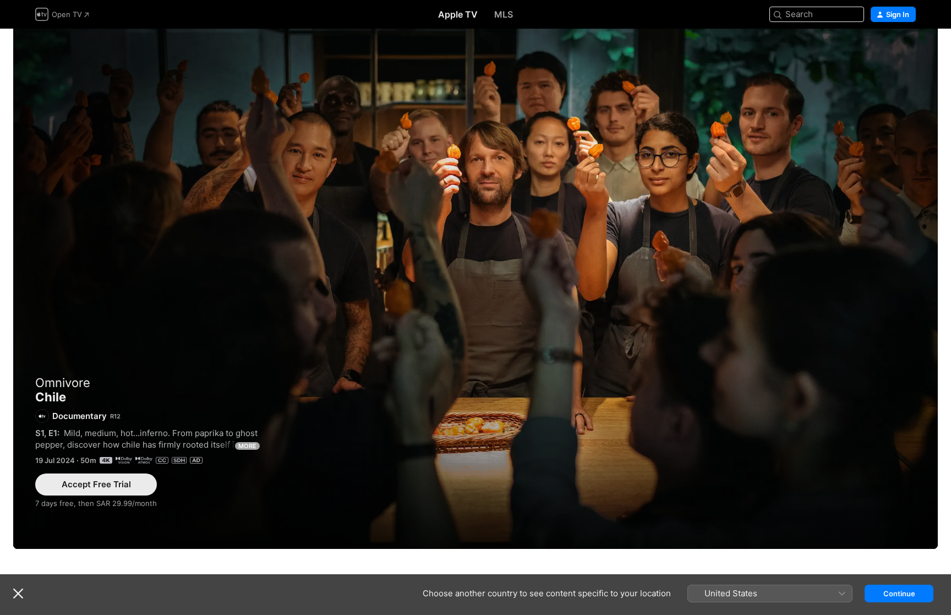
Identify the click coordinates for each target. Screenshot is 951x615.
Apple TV (458, 14)
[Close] (18, 593)
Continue (899, 593)
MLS (503, 14)
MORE (247, 446)
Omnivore (62, 382)
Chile (475, 289)
